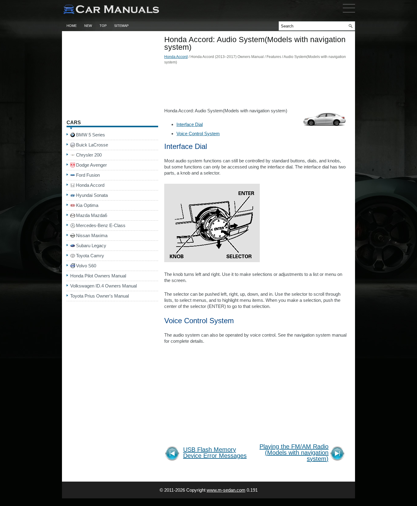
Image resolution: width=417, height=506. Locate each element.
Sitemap (121, 25)
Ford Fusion (88, 175)
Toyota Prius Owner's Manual (99, 295)
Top (103, 25)
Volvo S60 (86, 265)
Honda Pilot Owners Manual (98, 275)
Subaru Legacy (91, 245)
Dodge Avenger (91, 165)
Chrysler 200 (89, 154)
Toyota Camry (90, 255)
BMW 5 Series (90, 134)
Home (72, 25)
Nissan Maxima (91, 235)
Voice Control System (198, 133)
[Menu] (349, 14)
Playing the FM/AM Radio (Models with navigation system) (293, 452)
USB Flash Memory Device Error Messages (215, 452)
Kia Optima (87, 205)
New (88, 25)
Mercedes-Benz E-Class (100, 225)
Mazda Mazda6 (91, 215)
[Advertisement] (255, 88)
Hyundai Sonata (92, 195)
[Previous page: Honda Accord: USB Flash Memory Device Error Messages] (173, 454)
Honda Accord (176, 57)
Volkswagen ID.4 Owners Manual (103, 285)
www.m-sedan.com (226, 490)
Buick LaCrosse (92, 144)
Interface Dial (189, 124)
